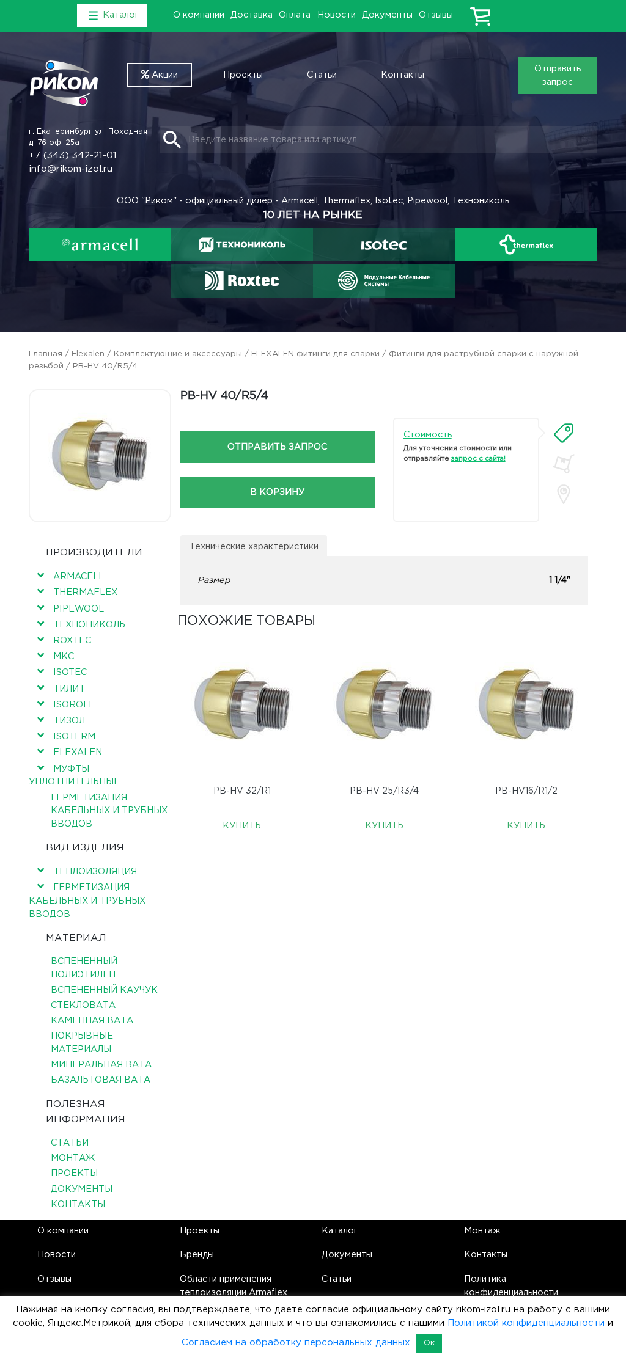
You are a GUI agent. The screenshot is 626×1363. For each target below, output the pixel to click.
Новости (336, 15)
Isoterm (74, 736)
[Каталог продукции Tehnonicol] (241, 244)
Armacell (78, 576)
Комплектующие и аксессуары (178, 353)
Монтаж (73, 1158)
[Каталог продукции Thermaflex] (526, 244)
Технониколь (89, 625)
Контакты (402, 75)
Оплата (295, 15)
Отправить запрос (557, 75)
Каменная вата (92, 1021)
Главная (45, 353)
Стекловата (83, 1005)
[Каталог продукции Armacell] (100, 244)
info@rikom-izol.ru (70, 169)
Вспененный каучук (104, 990)
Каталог (340, 1231)
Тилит (69, 689)
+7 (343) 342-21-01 (73, 155)
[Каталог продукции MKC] (384, 280)
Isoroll (73, 705)
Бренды (197, 1255)
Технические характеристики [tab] (254, 546)
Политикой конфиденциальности (526, 1323)
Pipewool (78, 609)
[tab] (563, 433)
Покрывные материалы (82, 1042)
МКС (63, 656)
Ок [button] (429, 1343)
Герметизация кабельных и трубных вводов (109, 811)
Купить (242, 826)
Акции (163, 75)
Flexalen (88, 353)
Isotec (70, 672)
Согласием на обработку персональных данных (296, 1343)
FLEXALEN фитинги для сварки (315, 353)
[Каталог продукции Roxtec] (241, 280)
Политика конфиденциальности (511, 1285)
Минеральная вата (101, 1065)
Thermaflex (85, 592)
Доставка (251, 15)
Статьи (322, 75)
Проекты (243, 75)
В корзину (277, 492)
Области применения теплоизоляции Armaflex (233, 1285)
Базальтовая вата (100, 1080)
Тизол (69, 721)
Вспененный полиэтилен (84, 968)
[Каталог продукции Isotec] (384, 244)
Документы (387, 15)
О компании (198, 15)
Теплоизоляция (95, 871)
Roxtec (72, 641)
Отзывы (436, 15)
